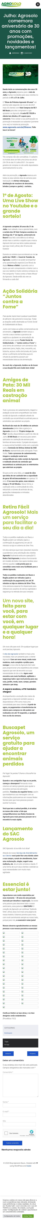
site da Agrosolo (11, 654)
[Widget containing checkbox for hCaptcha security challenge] (19, 1133)
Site (4, 1121)
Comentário (8, 1072)
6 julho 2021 (28, 53)
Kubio (29, 1166)
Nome (6, 1102)
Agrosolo (15, 53)
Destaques (8, 1033)
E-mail (6, 1111)
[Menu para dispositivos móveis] (38, 4)
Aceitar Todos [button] (28, 1216)
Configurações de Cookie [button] (12, 1216)
